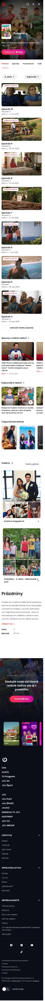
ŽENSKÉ (4, 841)
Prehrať (18, 699)
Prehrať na (10, 52)
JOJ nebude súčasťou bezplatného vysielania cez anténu (21, 928)
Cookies (5, 964)
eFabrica (36, 981)
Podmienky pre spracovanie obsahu (15, 961)
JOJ (4, 794)
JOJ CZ (6, 820)
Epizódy (15, 63)
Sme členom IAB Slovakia (11, 970)
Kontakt (4, 973)
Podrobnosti (28, 63)
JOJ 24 (5, 780)
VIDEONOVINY (7, 886)
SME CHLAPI (6, 849)
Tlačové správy (8, 906)
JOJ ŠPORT (8, 803)
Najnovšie (31, 76)
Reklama (5, 910)
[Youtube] (32, 945)
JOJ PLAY (7, 798)
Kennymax (17, 981)
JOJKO (5, 807)
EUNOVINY (6, 890)
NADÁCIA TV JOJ (11, 812)
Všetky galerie (32, 464)
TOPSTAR (5, 845)
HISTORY (5, 858)
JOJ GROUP (8, 825)
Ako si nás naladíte (9, 914)
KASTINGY (7, 816)
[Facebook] (11, 945)
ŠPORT (4, 882)
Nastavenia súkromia (10, 967)
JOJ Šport (7, 785)
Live (4, 767)
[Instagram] (21, 945)
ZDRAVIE (5, 854)
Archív (5, 772)
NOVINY (5, 873)
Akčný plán (6, 934)
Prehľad (5, 63)
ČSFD (16, 38)
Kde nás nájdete (8, 919)
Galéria (40, 63)
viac (4, 46)
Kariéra (5, 923)
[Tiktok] (21, 952)
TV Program (8, 776)
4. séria (8, 76)
